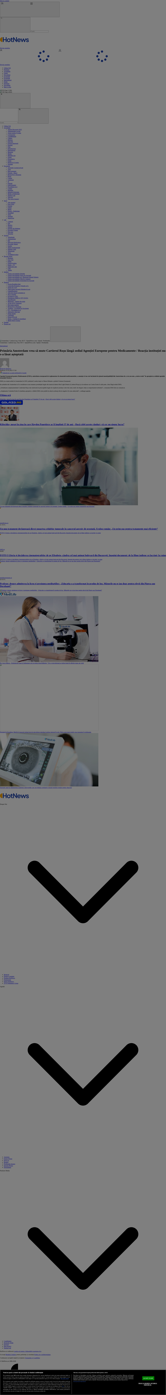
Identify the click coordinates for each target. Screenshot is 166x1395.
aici (63, 1386)
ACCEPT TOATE (148, 1378)
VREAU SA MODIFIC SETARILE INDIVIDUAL (147, 1384)
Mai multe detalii (65, 1378)
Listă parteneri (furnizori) (79, 1381)
